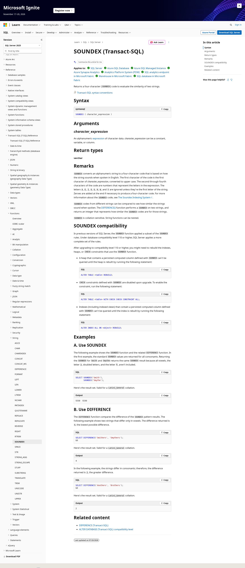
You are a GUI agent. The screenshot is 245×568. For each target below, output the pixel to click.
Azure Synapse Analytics (87, 72)
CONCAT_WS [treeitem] (21, 363)
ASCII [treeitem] (17, 343)
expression (98, 138)
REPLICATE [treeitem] (20, 421)
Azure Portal (208, 32)
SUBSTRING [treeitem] (20, 472)
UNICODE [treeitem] (19, 488)
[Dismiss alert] (239, 5)
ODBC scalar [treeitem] (18, 223)
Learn (77, 42)
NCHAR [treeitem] (18, 400)
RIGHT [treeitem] (18, 431)
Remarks (208, 58)
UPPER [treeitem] (18, 498)
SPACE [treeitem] (18, 446)
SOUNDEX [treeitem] (19, 441)
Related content (211, 70)
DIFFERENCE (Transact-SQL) (93, 525)
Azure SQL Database (118, 68)
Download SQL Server (229, 32)
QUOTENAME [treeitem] (21, 410)
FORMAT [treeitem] (19, 374)
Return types (210, 55)
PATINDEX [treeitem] (19, 405)
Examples (209, 66)
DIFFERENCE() (108, 207)
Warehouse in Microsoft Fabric (115, 76)
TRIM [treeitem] (17, 483)
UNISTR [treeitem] (18, 493)
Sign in (238, 24)
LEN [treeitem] (16, 384)
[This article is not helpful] (231, 79)
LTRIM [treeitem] (18, 395)
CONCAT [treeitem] (19, 358)
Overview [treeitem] (16, 218)
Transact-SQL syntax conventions (95, 92)
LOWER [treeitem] (18, 389)
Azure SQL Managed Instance (150, 68)
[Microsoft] (5, 25)
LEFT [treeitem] (17, 379)
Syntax (207, 47)
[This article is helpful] (228, 79)
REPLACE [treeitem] (19, 415)
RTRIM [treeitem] (18, 436)
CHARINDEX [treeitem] (20, 353)
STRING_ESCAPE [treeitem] (22, 462)
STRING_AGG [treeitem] (21, 457)
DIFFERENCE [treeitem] (20, 369)
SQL (85, 42)
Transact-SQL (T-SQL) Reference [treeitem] (25, 140)
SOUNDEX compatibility (215, 62)
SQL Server (95, 42)
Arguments (209, 51)
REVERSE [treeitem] (19, 426)
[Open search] (231, 24)
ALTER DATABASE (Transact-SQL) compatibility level (106, 529)
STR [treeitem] (16, 452)
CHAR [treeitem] (17, 348)
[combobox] (22, 45)
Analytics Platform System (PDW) (122, 72)
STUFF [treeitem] (17, 467)
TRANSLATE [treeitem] (20, 478)
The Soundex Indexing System (134, 197)
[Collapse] (41, 40)
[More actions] (168, 42)
